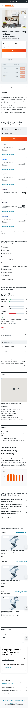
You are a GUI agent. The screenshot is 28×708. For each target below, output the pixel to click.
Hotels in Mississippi (19, 701)
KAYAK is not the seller (8, 687)
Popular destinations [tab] (20, 659)
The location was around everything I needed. (14, 319)
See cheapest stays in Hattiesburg (22, 562)
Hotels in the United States (8, 701)
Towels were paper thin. (9, 329)
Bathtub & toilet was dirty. (9, 332)
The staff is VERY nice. (8, 323)
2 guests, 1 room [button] (7, 47)
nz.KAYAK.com (5, 700)
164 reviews (13, 36)
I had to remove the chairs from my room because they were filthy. (13, 334)
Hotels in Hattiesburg (9, 667)
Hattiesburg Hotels (13, 703)
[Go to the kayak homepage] (9, 5)
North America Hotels (19, 700)
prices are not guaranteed (7, 683)
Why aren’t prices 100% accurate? (11, 693)
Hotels (11, 700)
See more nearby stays (21, 532)
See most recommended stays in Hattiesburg (21, 592)
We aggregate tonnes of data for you (11, 690)
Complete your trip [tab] (8, 659)
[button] (26, 1)
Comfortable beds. (7, 321)
